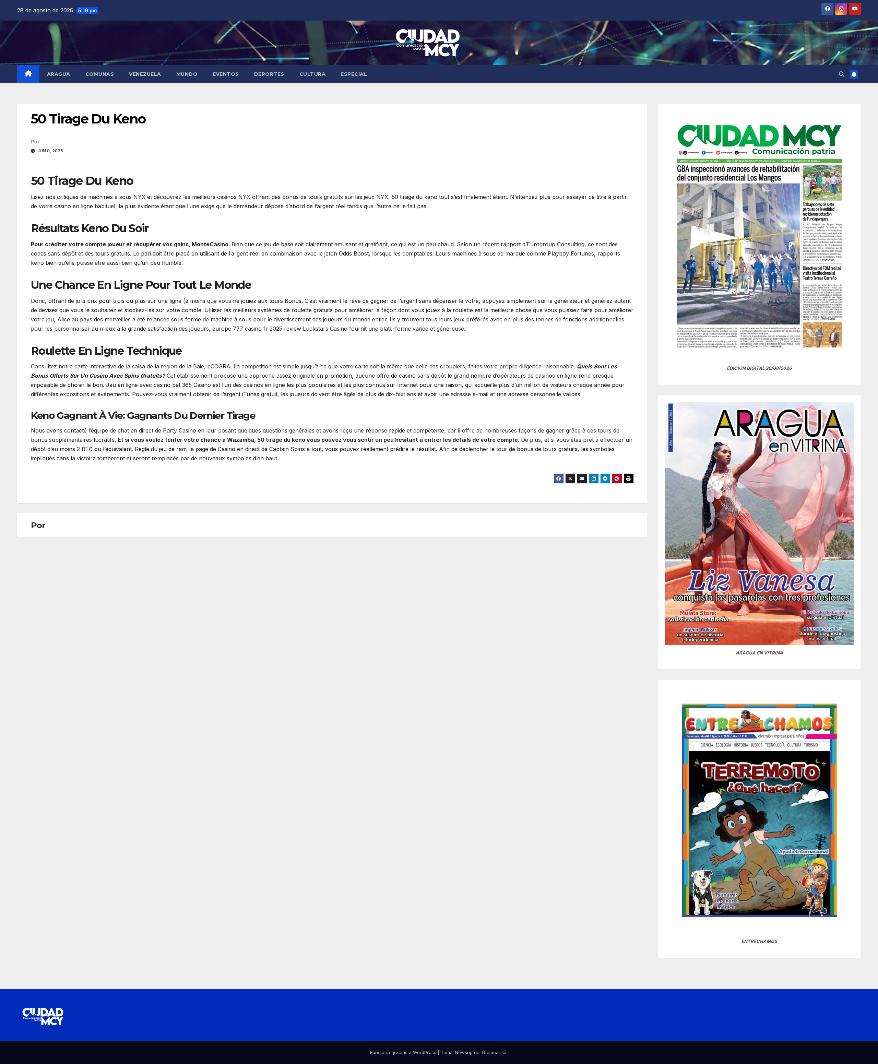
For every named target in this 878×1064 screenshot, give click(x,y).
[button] (841, 74)
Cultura (312, 74)
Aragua (58, 74)
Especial (354, 74)
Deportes (269, 74)
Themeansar (494, 1052)
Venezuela (145, 74)
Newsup (464, 1052)
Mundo (187, 74)
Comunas (99, 74)
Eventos (226, 74)
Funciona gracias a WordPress (404, 1052)
